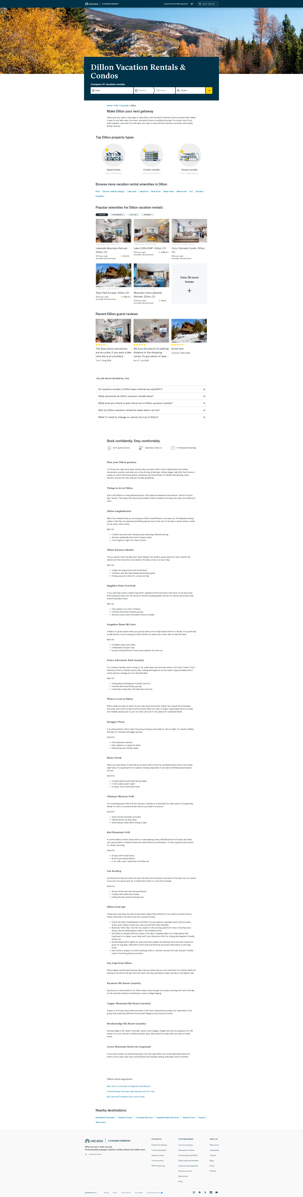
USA (116, 105)
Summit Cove (189, 1117)
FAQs (180, 1181)
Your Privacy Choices (153, 1192)
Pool (98, 191)
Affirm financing (158, 1166)
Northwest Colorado (105, 1117)
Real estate (183, 1176)
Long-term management (188, 1166)
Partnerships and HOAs (188, 1155)
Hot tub (133, 214)
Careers (213, 1155)
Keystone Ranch (206, 1117)
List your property (185, 1145)
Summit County (125, 1117)
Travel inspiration (159, 1150)
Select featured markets (188, 1161)
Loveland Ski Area (144, 1117)
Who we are (214, 1145)
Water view (168, 191)
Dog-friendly (118, 214)
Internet (147, 214)
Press (212, 1166)
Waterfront (181, 191)
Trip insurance (158, 1161)
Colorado (124, 105)
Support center (158, 1155)
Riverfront (156, 191)
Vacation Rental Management (176, 4)
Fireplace (100, 196)
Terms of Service (126, 1192)
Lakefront (143, 191)
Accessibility (139, 1192)
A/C (191, 191)
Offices (213, 1171)
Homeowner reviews (186, 1150)
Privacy (115, 1192)
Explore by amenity (159, 1145)
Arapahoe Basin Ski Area (167, 1117)
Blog (212, 1161)
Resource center (185, 1171)
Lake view (131, 191)
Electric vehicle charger (114, 191)
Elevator (200, 191)
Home (109, 105)
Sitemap (106, 1192)
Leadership (214, 1150)
